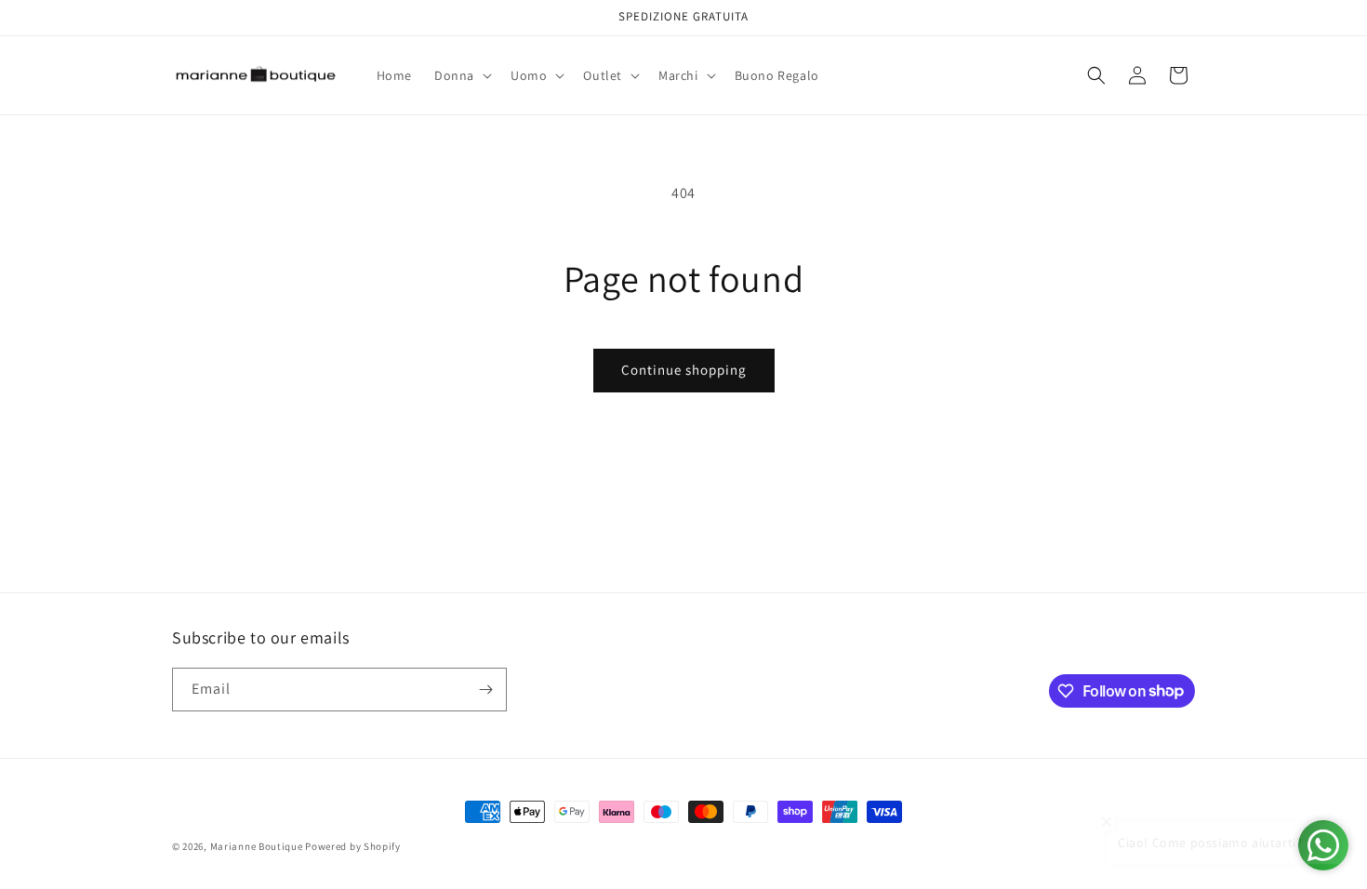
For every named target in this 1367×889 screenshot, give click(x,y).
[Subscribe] (485, 689)
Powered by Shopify (353, 846)
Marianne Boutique (258, 846)
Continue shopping (684, 369)
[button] (461, 75)
